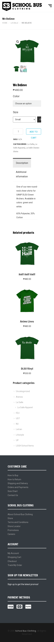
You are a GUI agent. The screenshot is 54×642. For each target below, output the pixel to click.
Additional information (22, 174)
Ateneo (19, 397)
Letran (19, 429)
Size (15, 112)
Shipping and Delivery (18, 483)
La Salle (14, 23)
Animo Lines (27, 321)
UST (18, 418)
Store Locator (14, 526)
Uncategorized (23, 391)
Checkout (12, 561)
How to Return (14, 479)
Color (16, 96)
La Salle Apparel (25, 407)
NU (17, 424)
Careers (11, 534)
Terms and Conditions (18, 522)
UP (17, 440)
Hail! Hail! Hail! (27, 274)
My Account (13, 553)
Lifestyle (20, 435)
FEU (18, 413)
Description (22, 163)
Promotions (13, 530)
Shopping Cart (14, 557)
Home (4, 23)
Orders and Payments (18, 487)
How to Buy (13, 475)
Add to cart (34, 132)
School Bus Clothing (25, 630)
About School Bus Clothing (20, 514)
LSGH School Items (25, 445)
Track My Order (15, 565)
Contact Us (13, 495)
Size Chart (13, 491)
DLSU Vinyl (27, 368)
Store (10, 518)
